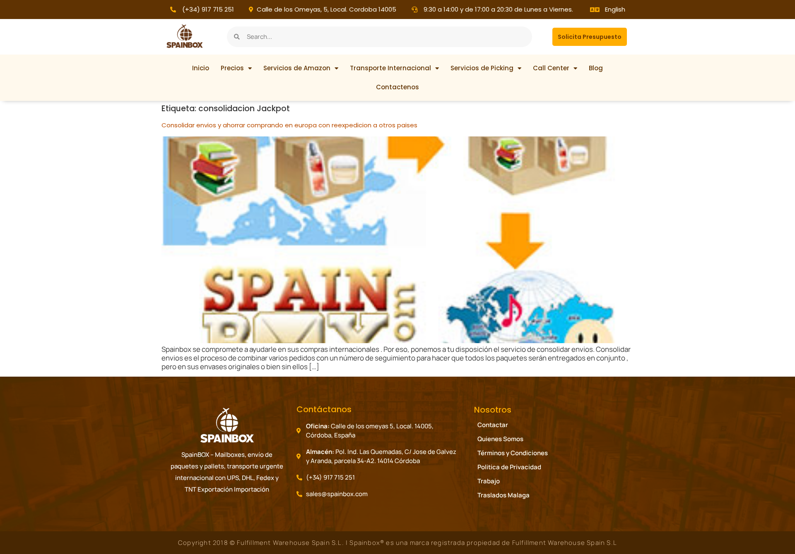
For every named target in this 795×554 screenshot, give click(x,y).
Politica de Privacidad (509, 467)
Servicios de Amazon (296, 68)
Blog (596, 68)
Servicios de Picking (481, 68)
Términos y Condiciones (512, 453)
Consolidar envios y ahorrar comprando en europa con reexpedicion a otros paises (289, 125)
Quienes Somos (500, 439)
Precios (232, 68)
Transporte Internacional (390, 68)
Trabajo (488, 481)
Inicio (200, 68)
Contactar (492, 424)
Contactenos (397, 87)
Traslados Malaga (503, 495)
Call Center (551, 68)
